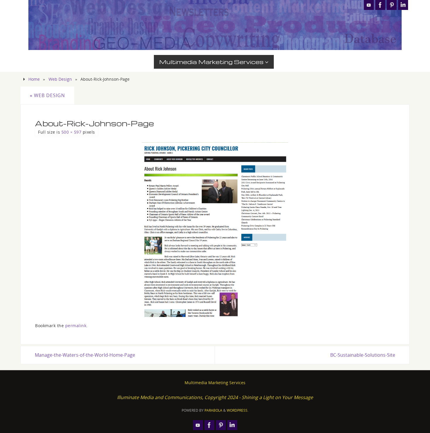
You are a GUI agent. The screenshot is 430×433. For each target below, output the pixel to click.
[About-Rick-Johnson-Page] (215, 229)
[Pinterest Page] (392, 5)
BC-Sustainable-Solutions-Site (362, 355)
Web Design (60, 79)
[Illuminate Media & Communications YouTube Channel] (369, 5)
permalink (76, 325)
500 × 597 (71, 132)
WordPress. (237, 410)
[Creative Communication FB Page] (380, 5)
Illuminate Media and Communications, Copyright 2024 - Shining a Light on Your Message (215, 397)
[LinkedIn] (403, 5)
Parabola (213, 410)
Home (34, 79)
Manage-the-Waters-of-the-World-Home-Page (85, 355)
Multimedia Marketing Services (215, 382)
